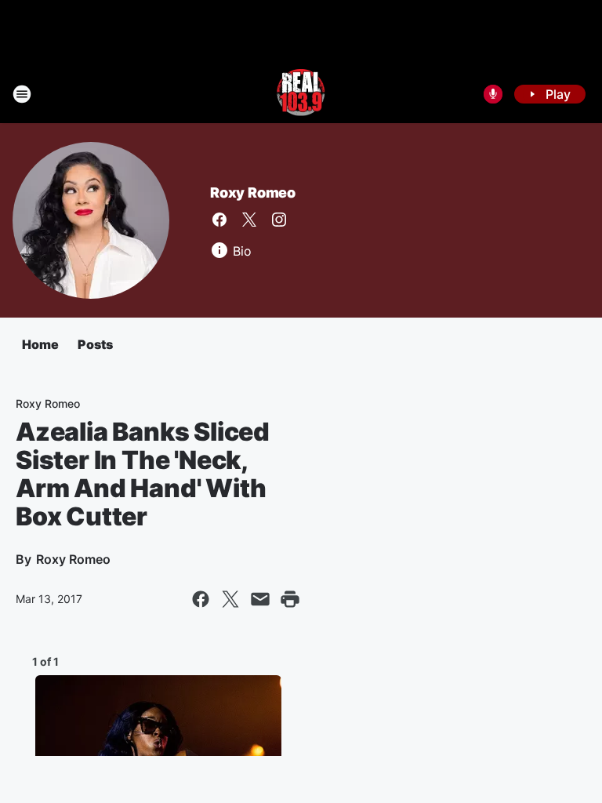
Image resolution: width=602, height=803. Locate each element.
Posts (95, 344)
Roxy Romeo (253, 192)
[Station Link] (301, 94)
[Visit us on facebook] (219, 219)
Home (40, 344)
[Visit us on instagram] (279, 219)
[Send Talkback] (493, 94)
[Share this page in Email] (260, 599)
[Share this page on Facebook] (201, 599)
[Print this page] (290, 599)
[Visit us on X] (249, 219)
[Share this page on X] (230, 599)
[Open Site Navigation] (22, 94)
